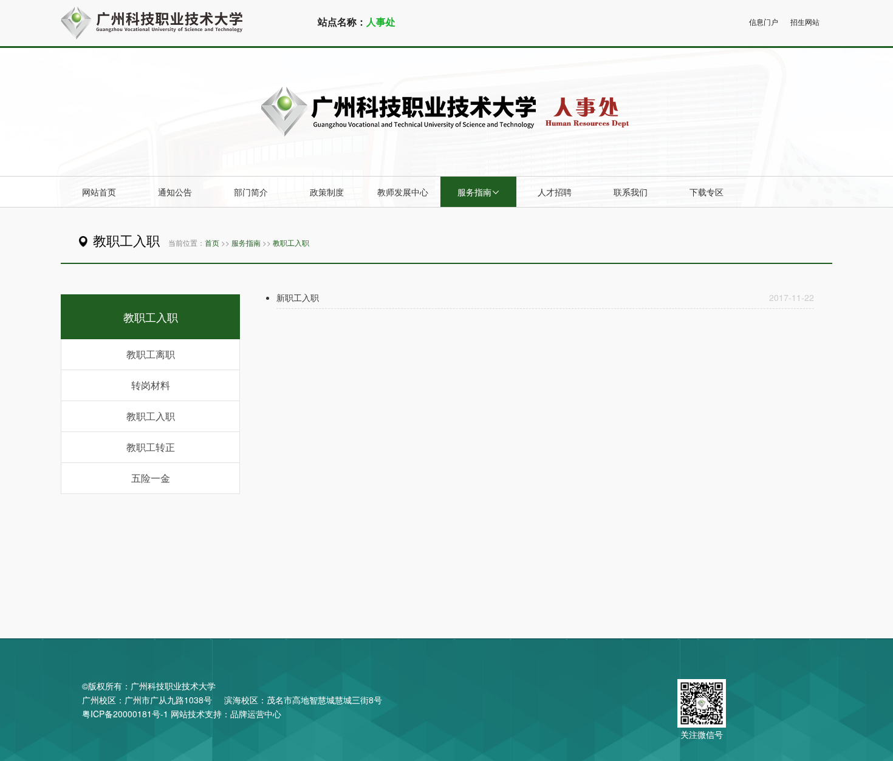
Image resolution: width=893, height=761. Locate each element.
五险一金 (150, 478)
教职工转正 (150, 447)
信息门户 (763, 21)
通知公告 (175, 192)
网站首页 (99, 192)
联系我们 (631, 192)
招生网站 (804, 21)
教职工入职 (291, 242)
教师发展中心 (402, 192)
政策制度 (327, 192)
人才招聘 (555, 192)
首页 (212, 242)
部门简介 (251, 192)
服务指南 (478, 192)
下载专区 (706, 192)
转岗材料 (150, 385)
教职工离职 (150, 354)
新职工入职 (297, 297)
